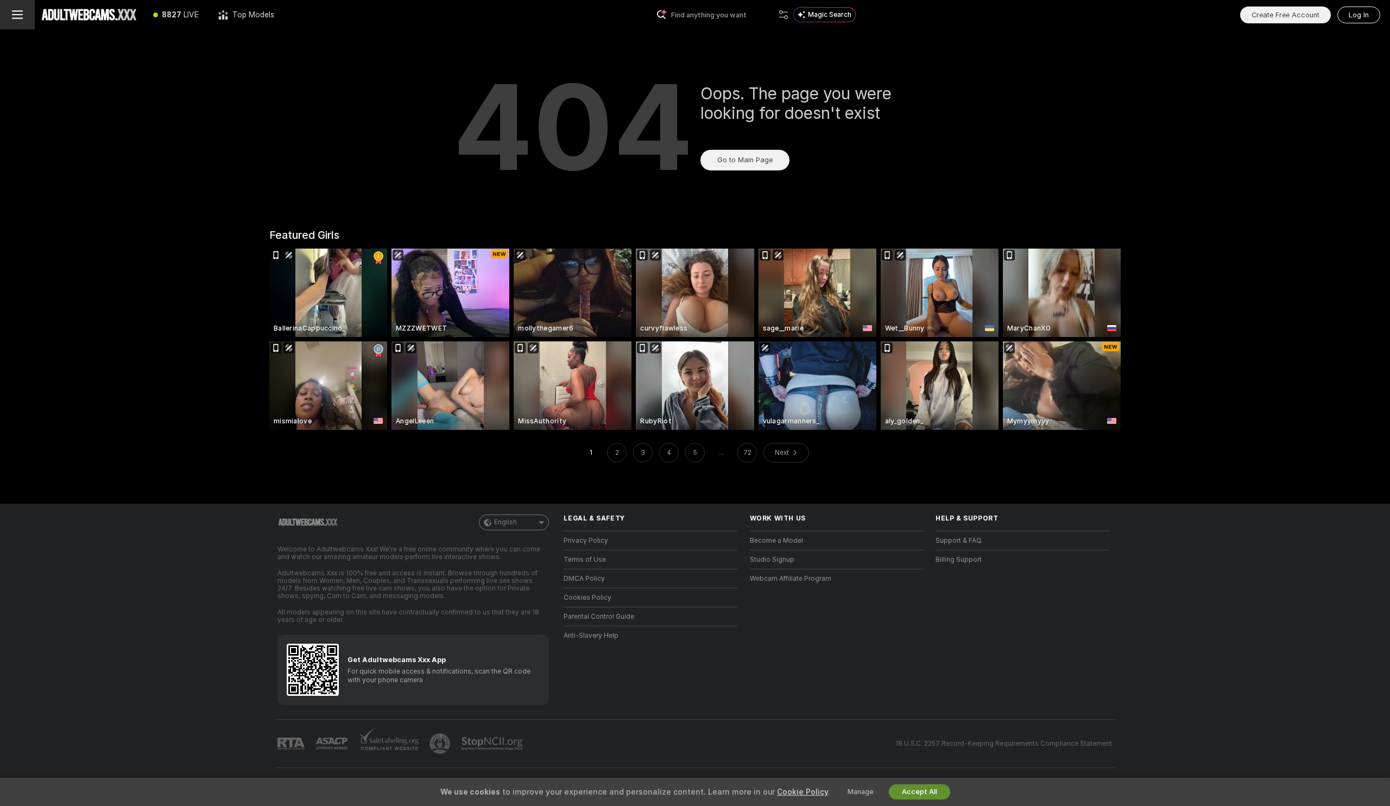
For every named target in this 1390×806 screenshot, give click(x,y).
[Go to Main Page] (89, 14)
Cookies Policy (587, 597)
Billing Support (959, 559)
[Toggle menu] (17, 14)
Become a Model (776, 540)
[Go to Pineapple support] (440, 743)
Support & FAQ (959, 540)
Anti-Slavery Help (591, 635)
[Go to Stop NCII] (493, 743)
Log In (1359, 15)
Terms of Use (585, 559)
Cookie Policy (802, 792)
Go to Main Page (745, 160)
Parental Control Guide (599, 616)
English (505, 522)
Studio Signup (772, 559)
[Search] (783, 14)
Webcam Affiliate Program (790, 578)
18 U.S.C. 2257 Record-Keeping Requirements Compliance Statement (1003, 743)
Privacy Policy (586, 540)
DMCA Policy (584, 578)
